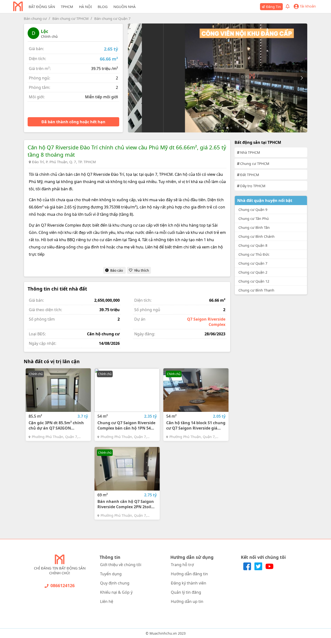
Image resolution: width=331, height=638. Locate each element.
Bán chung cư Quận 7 (112, 18)
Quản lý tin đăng (186, 592)
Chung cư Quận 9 (252, 209)
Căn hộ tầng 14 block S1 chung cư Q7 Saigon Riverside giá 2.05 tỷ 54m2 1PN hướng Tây (195, 425)
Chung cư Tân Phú (253, 218)
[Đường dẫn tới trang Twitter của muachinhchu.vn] (258, 568)
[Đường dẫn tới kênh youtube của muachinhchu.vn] (269, 568)
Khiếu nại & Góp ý (116, 592)
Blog (103, 6)
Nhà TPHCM (250, 152)
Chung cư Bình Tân (254, 227)
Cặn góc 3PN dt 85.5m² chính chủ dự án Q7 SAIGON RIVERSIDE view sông (56, 425)
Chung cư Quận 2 (252, 272)
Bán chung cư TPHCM (70, 18)
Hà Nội (85, 6)
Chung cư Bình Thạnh (256, 290)
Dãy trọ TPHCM (252, 185)
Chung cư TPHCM (254, 163)
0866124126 (62, 585)
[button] (301, 78)
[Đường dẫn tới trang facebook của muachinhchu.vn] (247, 568)
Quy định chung (114, 583)
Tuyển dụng (111, 574)
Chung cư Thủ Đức (253, 254)
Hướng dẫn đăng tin (189, 574)
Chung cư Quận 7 (252, 263)
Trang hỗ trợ (182, 564)
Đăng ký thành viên (188, 583)
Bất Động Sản (42, 6)
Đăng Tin (273, 6)
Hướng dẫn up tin (187, 601)
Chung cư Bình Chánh (256, 236)
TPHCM (67, 6)
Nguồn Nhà (124, 6)
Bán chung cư (35, 18)
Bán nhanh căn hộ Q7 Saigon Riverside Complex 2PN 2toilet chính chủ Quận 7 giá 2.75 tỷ (126, 504)
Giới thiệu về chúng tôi (120, 564)
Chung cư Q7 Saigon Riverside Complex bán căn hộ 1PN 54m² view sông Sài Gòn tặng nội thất (126, 425)
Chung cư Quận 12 (253, 281)
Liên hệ (106, 601)
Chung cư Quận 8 (252, 245)
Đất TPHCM (249, 174)
